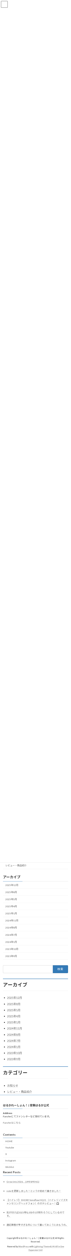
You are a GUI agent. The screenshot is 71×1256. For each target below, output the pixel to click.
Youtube (9, 1147)
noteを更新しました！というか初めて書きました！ (34, 1190)
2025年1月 (11, 913)
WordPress (23, 1246)
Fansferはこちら (12, 1122)
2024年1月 (11, 941)
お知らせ (12, 1085)
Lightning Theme (42, 1246)
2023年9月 (11, 956)
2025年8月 (11, 892)
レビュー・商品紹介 (16, 865)
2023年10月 (11, 949)
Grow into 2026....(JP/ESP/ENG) (23, 1181)
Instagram (10, 1160)
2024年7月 (11, 934)
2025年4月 (11, 906)
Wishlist (9, 1167)
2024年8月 (11, 927)
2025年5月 (11, 899)
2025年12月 (11, 885)
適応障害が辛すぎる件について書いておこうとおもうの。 (37, 1224)
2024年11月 (11, 920)
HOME (9, 1141)
